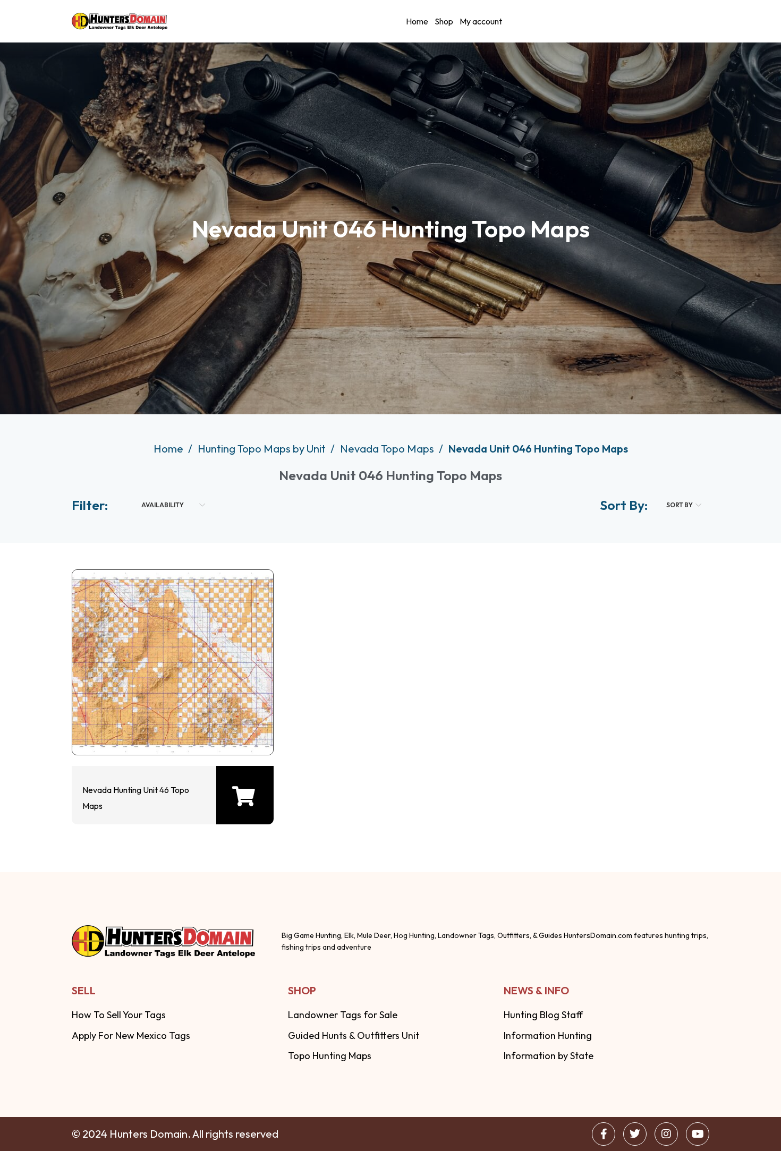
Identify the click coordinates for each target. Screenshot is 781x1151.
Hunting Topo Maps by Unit (263, 448)
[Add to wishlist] (170, 726)
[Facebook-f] (603, 1134)
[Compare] (204, 726)
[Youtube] (697, 1134)
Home (417, 21)
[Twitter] (635, 1134)
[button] (243, 796)
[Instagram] (666, 1134)
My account (481, 21)
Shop (444, 21)
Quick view (136, 726)
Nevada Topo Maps (388, 448)
